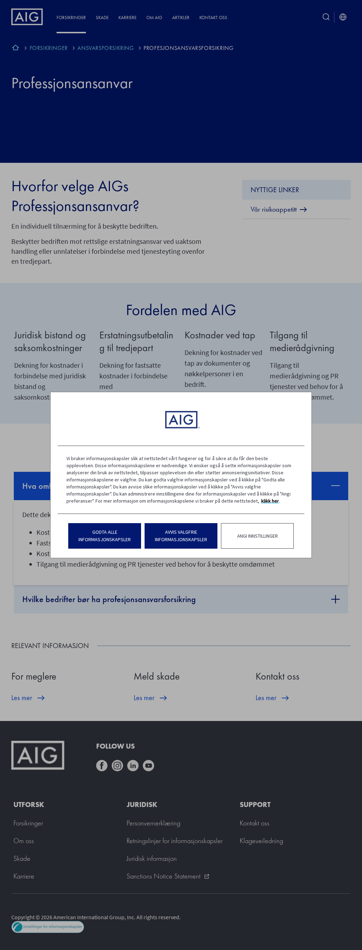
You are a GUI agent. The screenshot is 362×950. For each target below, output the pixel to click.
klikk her (270, 501)
